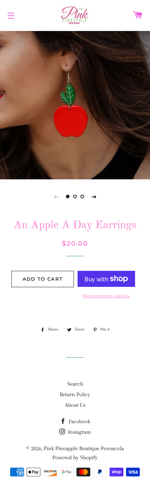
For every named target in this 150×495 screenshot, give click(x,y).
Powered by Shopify (75, 457)
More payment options (106, 296)
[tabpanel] (75, 104)
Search (75, 384)
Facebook (78, 421)
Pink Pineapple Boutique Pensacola (84, 448)
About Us (75, 405)
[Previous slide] (56, 196)
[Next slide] (94, 196)
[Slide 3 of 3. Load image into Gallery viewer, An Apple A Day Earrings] (82, 196)
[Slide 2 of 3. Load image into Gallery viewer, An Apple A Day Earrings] (75, 196)
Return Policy (75, 394)
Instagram (79, 432)
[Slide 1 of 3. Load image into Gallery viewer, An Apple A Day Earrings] (67, 196)
